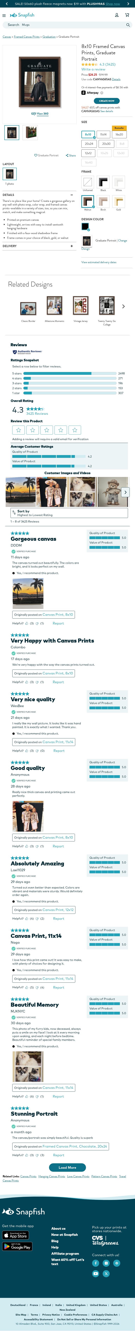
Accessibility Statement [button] (38, 1319)
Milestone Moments (54, 321)
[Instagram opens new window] (108, 1261)
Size (84, 122)
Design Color (92, 219)
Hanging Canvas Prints (51, 1176)
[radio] (85, 226)
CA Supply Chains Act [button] (105, 1314)
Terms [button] (34, 1314)
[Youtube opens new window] (97, 1272)
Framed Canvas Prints (27, 37)
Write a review (93, 69)
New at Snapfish (64, 1235)
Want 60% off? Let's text (67, 1262)
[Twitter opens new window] (108, 1272)
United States (98, 1305)
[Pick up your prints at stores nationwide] (97, 1237)
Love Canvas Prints (78, 1176)
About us (58, 1228)
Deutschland (18, 1305)
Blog (54, 1241)
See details (106, 111)
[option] (12, 134)
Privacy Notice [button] (51, 1314)
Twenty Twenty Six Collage (107, 322)
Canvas (7, 37)
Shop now (96, 4)
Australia (117, 1305)
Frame (86, 171)
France (34, 1305)
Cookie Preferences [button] (75, 1314)
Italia (58, 1305)
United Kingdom (76, 1305)
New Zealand (67, 1309)
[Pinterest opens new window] (118, 1261)
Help (55, 1247)
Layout (8, 164)
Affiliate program (65, 1253)
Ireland (47, 1305)
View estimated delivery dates (98, 262)
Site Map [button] (20, 1314)
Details (116, 79)
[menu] (70, 155)
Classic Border (28, 321)
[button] (4, 15)
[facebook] (97, 1261)
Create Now (106, 101)
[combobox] (67, 25)
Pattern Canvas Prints (104, 1176)
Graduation (49, 37)
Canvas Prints (28, 1176)
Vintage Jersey (81, 321)
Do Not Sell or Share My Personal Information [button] (84, 1319)
